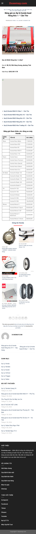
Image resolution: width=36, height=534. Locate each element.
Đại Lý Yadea (5, 379)
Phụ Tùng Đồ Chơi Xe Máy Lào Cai (11, 399)
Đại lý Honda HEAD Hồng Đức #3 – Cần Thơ (18, 118)
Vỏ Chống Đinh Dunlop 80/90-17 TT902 (24, 275)
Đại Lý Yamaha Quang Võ (8, 388)
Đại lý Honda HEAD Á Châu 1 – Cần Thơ (16, 111)
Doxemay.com (18, 3)
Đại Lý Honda (7, 9)
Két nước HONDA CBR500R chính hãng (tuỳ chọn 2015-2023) (9, 306)
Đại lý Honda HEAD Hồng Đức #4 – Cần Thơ (18, 122)
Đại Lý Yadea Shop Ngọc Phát (10, 425)
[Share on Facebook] (13, 318)
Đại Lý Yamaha (5, 367)
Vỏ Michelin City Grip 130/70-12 (24, 302)
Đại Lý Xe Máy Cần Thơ (25, 9)
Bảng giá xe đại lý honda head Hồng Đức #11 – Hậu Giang (9, 348)
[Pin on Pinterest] (22, 318)
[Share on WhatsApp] (10, 318)
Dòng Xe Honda (18, 223)
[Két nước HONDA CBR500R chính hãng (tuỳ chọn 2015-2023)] (9, 293)
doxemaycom (26, 20)
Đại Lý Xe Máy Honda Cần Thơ (18, 10)
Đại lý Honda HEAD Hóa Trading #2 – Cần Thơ (18, 125)
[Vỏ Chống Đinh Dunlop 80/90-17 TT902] (26, 264)
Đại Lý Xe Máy (15, 9)
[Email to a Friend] (19, 318)
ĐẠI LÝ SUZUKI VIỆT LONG (9, 405)
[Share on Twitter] (16, 318)
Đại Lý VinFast (5, 373)
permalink (17, 328)
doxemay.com (22, 531)
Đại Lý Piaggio (5, 376)
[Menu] (2, 3)
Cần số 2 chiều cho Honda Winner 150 (25, 246)
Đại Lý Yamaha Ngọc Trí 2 (9, 431)
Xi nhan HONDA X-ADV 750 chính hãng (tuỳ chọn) (9, 278)
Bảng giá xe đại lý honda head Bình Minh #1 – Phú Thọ (18, 394)
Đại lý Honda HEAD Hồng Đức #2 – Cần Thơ (18, 115)
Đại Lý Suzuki (5, 370)
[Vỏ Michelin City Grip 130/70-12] (26, 291)
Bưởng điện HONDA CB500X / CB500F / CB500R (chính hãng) (9, 250)
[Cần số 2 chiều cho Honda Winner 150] (26, 234)
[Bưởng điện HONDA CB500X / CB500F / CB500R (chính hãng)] (9, 236)
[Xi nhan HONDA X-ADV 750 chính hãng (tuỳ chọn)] (9, 265)
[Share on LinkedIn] (25, 318)
